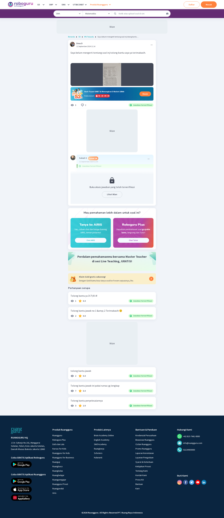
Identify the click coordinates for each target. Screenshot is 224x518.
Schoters (98, 453)
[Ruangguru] (16, 431)
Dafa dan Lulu (58, 444)
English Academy (101, 439)
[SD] (43, 4)
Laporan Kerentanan (144, 453)
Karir (137, 488)
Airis (54, 493)
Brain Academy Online (104, 435)
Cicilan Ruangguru (143, 444)
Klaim (145, 94)
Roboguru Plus (59, 439)
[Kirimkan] (115, 13)
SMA (64, 4)
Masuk (209, 4)
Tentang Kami (141, 470)
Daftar (192, 4)
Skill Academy (100, 444)
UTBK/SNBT (78, 4)
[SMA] (68, 4)
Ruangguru (57, 435)
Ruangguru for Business (63, 457)
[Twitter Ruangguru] (191, 482)
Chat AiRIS (91, 240)
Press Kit (139, 479)
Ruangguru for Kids (61, 453)
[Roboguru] (21, 4)
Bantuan (139, 484)
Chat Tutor (133, 240)
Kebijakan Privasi (143, 466)
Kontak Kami (141, 475)
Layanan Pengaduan (144, 457)
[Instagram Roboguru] (179, 482)
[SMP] (56, 4)
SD (38, 4)
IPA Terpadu (89, 37)
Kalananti (98, 457)
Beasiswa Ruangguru (144, 439)
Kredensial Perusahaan (145, 435)
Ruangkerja (99, 448)
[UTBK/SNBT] (86, 4)
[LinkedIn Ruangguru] (203, 482)
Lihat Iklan (112, 194)
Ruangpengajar (59, 479)
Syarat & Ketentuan (144, 462)
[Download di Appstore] (29, 489)
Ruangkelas (57, 470)
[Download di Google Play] (29, 464)
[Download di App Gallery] (29, 497)
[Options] (151, 44)
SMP (51, 4)
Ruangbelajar (58, 475)
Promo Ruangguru (143, 448)
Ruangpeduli (58, 488)
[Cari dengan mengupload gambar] (167, 13)
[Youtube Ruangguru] (197, 482)
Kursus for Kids (59, 448)
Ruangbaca (57, 466)
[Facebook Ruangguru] (185, 482)
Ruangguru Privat (60, 484)
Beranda (71, 37)
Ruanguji (56, 462)
